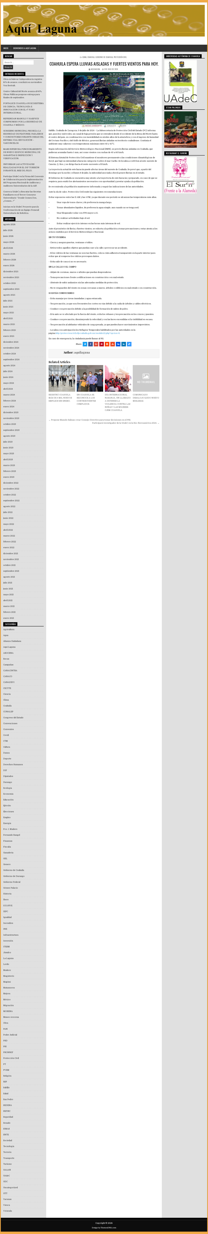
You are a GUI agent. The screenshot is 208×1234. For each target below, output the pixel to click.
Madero (7, 970)
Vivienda (7, 1211)
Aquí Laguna (9, 647)
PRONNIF (8, 1052)
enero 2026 (8, 265)
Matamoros (9, 988)
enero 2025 (8, 336)
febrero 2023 (9, 471)
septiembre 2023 (11, 430)
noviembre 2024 (11, 348)
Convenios (8, 729)
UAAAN (7, 1170)
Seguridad (8, 1117)
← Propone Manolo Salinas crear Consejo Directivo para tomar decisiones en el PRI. (90, 420)
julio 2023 (8, 442)
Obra (5, 1023)
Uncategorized (10, 1187)
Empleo (7, 817)
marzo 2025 (9, 324)
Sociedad (7, 1140)
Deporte (7, 759)
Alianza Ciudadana (12, 641)
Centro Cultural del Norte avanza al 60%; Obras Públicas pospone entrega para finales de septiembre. (22, 94)
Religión (7, 1076)
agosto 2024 (9, 365)
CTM (5, 741)
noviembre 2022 (11, 489)
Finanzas (7, 841)
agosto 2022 (9, 506)
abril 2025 (8, 318)
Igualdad (7, 917)
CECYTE (7, 688)
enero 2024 (8, 406)
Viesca (6, 1205)
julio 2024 (8, 371)
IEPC (5, 911)
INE (5, 929)
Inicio (5, 48)
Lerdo (6, 964)
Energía (7, 823)
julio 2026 (8, 230)
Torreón (7, 1152)
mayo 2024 (8, 383)
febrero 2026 (9, 260)
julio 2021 (7, 583)
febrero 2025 (9, 330)
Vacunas (7, 1199)
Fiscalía (7, 847)
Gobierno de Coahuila (104, 57)
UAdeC (6, 1176)
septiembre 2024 (11, 359)
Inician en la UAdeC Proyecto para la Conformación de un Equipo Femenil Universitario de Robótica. (21, 210)
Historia (7, 894)
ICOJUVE (7, 905)
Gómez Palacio (10, 888)
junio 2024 (8, 377)
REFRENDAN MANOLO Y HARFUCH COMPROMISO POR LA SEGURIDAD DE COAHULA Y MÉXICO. (22, 122)
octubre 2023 (9, 424)
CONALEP (8, 711)
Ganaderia (8, 853)
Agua (5, 635)
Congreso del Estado (13, 718)
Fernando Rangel (11, 835)
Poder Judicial (10, 1035)
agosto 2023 (9, 436)
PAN (5, 1029)
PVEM (6, 1070)
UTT (5, 1193)
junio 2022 (8, 518)
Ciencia (7, 694)
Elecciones (8, 811)
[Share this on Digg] (118, 344)
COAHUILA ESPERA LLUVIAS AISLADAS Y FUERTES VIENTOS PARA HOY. (104, 64)
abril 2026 (8, 248)
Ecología (7, 788)
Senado (6, 1123)
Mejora (6, 993)
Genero (7, 864)
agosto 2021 (9, 577)
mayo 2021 (8, 594)
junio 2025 (8, 307)
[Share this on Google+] (96, 344)
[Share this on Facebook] (90, 344)
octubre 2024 (9, 354)
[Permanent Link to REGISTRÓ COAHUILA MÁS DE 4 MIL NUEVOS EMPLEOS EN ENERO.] (62, 378)
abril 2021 (8, 600)
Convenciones (10, 723)
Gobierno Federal (11, 882)
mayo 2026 (8, 242)
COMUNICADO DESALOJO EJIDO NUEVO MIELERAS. (146, 398)
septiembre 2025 (11, 289)
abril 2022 (8, 530)
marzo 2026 (9, 254)
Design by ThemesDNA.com (104, 1228)
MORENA (8, 1011)
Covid (6, 735)
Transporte (8, 1158)
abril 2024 (8, 389)
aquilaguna (95, 69)
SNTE (6, 1135)
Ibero (6, 899)
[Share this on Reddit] (107, 344)
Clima (84, 57)
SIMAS (6, 1129)
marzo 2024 (9, 395)
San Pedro (8, 1099)
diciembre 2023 (10, 412)
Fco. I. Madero (10, 829)
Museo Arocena (11, 1017)
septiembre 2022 (11, 500)
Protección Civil (120, 57)
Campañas (8, 665)
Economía (8, 794)
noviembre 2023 (11, 418)
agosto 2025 (9, 295)
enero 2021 (8, 618)
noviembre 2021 (11, 559)
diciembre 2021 (10, 553)
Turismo (7, 1164)
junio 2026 (8, 236)
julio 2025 (8, 301)
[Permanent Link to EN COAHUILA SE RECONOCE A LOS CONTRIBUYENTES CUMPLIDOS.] (90, 378)
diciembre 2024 (10, 342)
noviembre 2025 (11, 277)
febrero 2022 (9, 542)
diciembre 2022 (10, 483)
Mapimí (7, 982)
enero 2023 (8, 477)
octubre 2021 (9, 565)
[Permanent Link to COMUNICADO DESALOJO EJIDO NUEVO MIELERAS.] (146, 378)
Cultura (6, 747)
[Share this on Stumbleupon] (112, 344)
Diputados (8, 776)
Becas (6, 659)
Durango (7, 782)
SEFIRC (6, 1111)
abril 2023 (8, 459)
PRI (5, 1046)
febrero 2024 (9, 401)
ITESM (6, 947)
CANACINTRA (10, 670)
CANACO (7, 676)
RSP (5, 1082)
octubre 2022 (9, 495)
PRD (5, 1041)
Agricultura (8, 629)
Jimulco (7, 952)
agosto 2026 (9, 224)
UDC (5, 1181)
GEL (5, 858)
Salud (5, 1093)
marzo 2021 (9, 606)
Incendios (8, 923)
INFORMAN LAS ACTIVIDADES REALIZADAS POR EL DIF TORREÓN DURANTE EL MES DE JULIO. (21, 167)
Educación (8, 800)
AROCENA (8, 653)
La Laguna (8, 958)
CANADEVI (8, 682)
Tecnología (8, 1146)
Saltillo (6, 1087)
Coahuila (90, 57)
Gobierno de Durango (14, 876)
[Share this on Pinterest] (101, 344)
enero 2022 (8, 547)
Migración (8, 1005)
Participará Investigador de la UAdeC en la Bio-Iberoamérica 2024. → (125, 423)
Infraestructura (10, 935)
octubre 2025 (9, 283)
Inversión (8, 941)
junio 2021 (8, 589)
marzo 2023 (9, 465)
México (7, 999)
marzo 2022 (9, 536)
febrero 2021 (9, 612)
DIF (5, 770)
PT (4, 1064)
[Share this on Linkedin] (123, 344)
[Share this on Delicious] (129, 344)
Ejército (7, 805)
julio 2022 (8, 512)
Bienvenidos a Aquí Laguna (24, 48)
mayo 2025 (8, 313)
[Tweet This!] (85, 344)
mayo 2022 (8, 524)
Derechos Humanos (13, 764)
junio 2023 (8, 448)
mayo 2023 (8, 453)
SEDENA (7, 1105)
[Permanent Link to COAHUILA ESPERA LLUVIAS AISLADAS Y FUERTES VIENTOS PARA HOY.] (104, 99)
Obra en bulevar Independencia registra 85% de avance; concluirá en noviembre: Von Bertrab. (22, 82)
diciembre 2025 (10, 271)
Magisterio (8, 976)
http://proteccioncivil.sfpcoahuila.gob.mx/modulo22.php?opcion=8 (88, 333)
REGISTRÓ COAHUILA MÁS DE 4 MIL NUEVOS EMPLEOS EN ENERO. (60, 398)
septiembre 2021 (11, 571)
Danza (6, 753)
